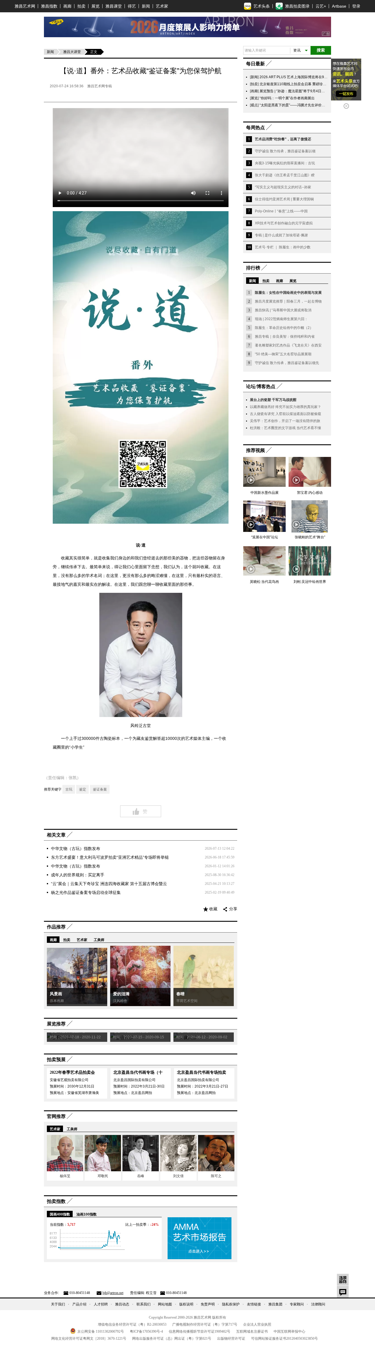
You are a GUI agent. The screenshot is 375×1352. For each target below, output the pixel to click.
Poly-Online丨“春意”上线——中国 (281, 211)
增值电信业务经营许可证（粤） (132, 1324)
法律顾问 (318, 1304)
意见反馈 (343, 1292)
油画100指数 (86, 1214)
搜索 (321, 50)
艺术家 (162, 6)
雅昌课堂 (113, 6)
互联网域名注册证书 (252, 1331)
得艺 (132, 6)
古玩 (68, 789)
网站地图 (165, 1304)
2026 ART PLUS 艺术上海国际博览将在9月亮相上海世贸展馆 (308, 77)
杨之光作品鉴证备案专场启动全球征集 (86, 892)
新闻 (146, 6)
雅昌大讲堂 (72, 52)
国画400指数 (60, 1214)
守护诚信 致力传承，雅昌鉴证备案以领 (285, 151)
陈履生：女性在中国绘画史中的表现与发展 (288, 293)
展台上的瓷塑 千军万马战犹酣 (273, 400)
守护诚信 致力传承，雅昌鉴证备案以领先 (287, 363)
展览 (95, 6)
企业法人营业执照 (257, 1324)
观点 (254, 105)
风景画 (56, 994)
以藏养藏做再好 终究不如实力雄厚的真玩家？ (285, 407)
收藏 (213, 909)
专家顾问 (297, 1304)
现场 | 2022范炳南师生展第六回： (281, 319)
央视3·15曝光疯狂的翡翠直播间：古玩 (285, 163)
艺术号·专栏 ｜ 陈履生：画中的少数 (283, 247)
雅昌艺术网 (25, 6)
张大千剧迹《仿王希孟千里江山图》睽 (285, 175)
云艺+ (321, 6)
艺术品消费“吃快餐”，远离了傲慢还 (283, 139)
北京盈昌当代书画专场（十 (138, 1072)
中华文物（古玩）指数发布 (75, 848)
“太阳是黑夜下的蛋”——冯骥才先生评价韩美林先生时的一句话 (308, 105)
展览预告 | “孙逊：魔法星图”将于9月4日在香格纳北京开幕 (305, 91)
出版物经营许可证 (231, 1338)
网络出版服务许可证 (171, 1338)
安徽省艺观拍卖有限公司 (69, 1080)
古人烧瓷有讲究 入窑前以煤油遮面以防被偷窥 (285, 414)
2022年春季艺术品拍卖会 (72, 1072)
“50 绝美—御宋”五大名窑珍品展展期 (283, 354)
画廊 (67, 6)
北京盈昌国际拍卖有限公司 (134, 1080)
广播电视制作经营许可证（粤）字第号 (204, 1324)
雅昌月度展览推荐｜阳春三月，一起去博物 (288, 301)
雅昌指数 (49, 6)
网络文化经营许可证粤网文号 (88, 1338)
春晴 (180, 994)
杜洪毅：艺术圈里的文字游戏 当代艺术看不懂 (285, 428)
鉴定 (82, 789)
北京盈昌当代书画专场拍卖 (201, 1072)
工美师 (99, 940)
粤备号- (146, 1331)
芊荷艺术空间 (186, 1001)
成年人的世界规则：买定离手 (77, 875)
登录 (356, 6)
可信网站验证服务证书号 (284, 1338)
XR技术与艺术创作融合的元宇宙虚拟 (284, 223)
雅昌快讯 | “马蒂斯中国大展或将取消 (283, 310)
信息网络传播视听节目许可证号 (199, 1331)
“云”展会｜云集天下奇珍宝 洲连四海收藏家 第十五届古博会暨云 (109, 883)
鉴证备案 (100, 789)
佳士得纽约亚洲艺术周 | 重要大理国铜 (284, 199)
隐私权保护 (231, 1304)
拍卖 (81, 6)
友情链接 (254, 1304)
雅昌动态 (122, 1304)
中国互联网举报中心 (289, 1331)
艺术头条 (261, 6)
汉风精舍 (120, 1001)
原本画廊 (57, 1001)
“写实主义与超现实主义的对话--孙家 (283, 187)
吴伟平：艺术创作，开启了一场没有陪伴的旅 (285, 421)
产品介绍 (79, 1304)
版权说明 (186, 1304)
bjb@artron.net (113, 1293)
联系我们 (144, 1304)
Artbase (339, 6)
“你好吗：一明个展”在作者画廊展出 (287, 98)
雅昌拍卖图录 (297, 6)
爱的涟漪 (121, 994)
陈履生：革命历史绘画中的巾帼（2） (284, 328)
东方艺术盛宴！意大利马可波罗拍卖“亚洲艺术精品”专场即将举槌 (110, 857)
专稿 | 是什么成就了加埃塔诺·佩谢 (281, 235)
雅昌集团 (275, 1304)
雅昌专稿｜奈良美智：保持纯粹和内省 (285, 336)
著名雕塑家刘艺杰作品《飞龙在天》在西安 (288, 345)
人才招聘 (101, 1304)
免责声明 (208, 1304)
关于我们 (58, 1304)
